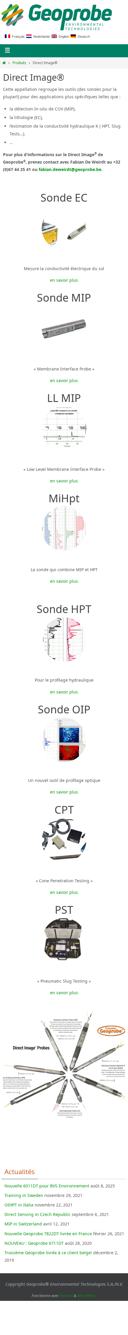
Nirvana (66, 1295)
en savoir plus (64, 280)
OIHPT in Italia (18, 1205)
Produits (19, 62)
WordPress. (86, 1295)
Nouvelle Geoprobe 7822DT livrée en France (48, 1233)
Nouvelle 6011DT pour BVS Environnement (46, 1186)
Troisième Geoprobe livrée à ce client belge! (48, 1252)
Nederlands (41, 36)
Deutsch (83, 36)
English (63, 36)
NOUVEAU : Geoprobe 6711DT (34, 1243)
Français (17, 36)
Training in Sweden (23, 1195)
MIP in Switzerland (23, 1224)
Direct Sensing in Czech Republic (37, 1214)
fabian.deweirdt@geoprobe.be (70, 169)
